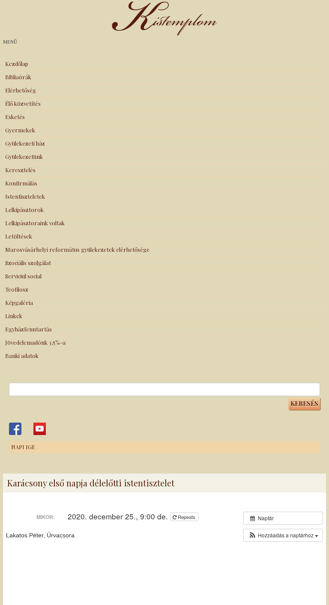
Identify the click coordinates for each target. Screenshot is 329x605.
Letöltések (18, 236)
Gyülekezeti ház (25, 143)
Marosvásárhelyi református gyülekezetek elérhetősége (77, 249)
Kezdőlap (16, 63)
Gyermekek (20, 130)
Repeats (186, 516)
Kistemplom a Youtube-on (39, 429)
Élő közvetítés (23, 103)
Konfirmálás (21, 183)
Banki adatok (22, 355)
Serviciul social (23, 276)
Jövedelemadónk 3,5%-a (35, 342)
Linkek (13, 315)
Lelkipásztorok (24, 209)
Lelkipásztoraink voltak (35, 223)
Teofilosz (16, 289)
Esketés (15, 116)
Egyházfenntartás (28, 329)
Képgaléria (19, 302)
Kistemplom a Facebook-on (15, 429)
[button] (283, 535)
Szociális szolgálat (28, 262)
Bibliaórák (18, 76)
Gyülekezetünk (24, 156)
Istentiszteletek (25, 196)
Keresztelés (20, 169)
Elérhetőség (20, 90)
